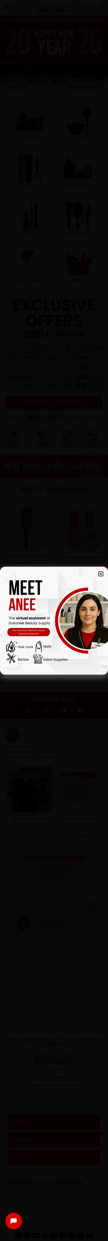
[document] (54, 620)
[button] (101, 574)
